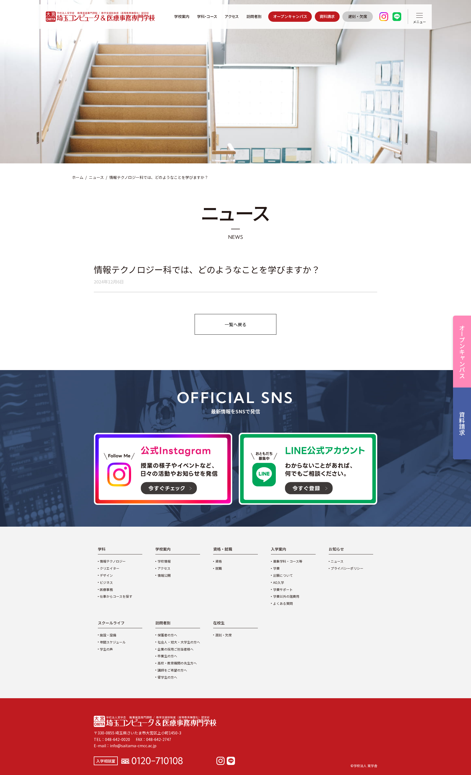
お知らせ (336, 549)
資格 (218, 561)
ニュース (96, 177)
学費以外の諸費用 (286, 596)
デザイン (106, 575)
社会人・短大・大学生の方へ (179, 642)
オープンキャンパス (290, 16)
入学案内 (278, 549)
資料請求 (327, 16)
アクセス (232, 16)
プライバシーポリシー (347, 568)
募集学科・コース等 (287, 561)
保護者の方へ (167, 635)
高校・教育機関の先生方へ (177, 663)
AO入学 (278, 582)
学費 (276, 568)
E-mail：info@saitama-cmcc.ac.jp (125, 745)
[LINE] (231, 761)
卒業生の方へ (167, 656)
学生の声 (106, 649)
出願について (283, 575)
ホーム (77, 177)
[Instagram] (220, 761)
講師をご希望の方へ (172, 670)
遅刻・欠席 (357, 16)
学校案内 (181, 16)
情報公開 (164, 575)
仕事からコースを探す (116, 596)
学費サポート (283, 589)
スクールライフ (111, 623)
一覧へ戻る (235, 324)
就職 (218, 568)
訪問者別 (254, 16)
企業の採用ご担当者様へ (176, 649)
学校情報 (164, 561)
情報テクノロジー (113, 561)
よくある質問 (283, 603)
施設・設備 (108, 635)
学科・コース (207, 16)
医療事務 (106, 589)
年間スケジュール (113, 642)
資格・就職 (222, 549)
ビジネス (106, 582)
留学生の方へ (167, 677)
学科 (101, 549)
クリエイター (109, 568)
